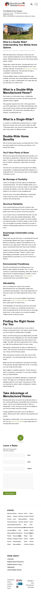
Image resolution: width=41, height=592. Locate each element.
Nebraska (21, 519)
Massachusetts (17, 536)
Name (29, 455)
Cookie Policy (10, 579)
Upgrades (10, 567)
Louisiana (15, 527)
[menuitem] (30, 4)
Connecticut (10, 530)
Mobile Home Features (15, 562)
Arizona (9, 519)
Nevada (20, 522)
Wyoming (32, 544)
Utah (30, 524)
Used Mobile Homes (14, 570)
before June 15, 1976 (29, 69)
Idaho (9, 544)
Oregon (26, 530)
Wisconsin (32, 541)
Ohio (25, 524)
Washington (32, 533)
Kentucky (15, 524)
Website (29, 468)
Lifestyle (10, 559)
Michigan (15, 538)
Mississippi (16, 544)
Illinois (15, 513)
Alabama (10, 513)
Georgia (9, 538)
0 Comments (15, 50)
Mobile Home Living (25, 50)
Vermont (31, 527)
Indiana (15, 516)
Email (29, 462)
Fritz (34, 50)
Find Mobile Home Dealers (12, 11)
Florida (9, 536)
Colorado (10, 527)
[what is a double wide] (18, 32)
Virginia (31, 530)
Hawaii (9, 541)
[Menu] (35, 4)
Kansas (15, 522)
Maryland (15, 533)
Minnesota (16, 541)
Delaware (10, 533)
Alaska (9, 516)
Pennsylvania (28, 533)
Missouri (20, 513)
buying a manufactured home (19, 300)
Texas (31, 522)
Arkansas (10, 522)
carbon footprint (27, 276)
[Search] (30, 4)
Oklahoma (27, 527)
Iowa (14, 519)
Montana (21, 516)
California (10, 524)
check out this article (17, 421)
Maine (14, 530)
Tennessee (32, 519)
